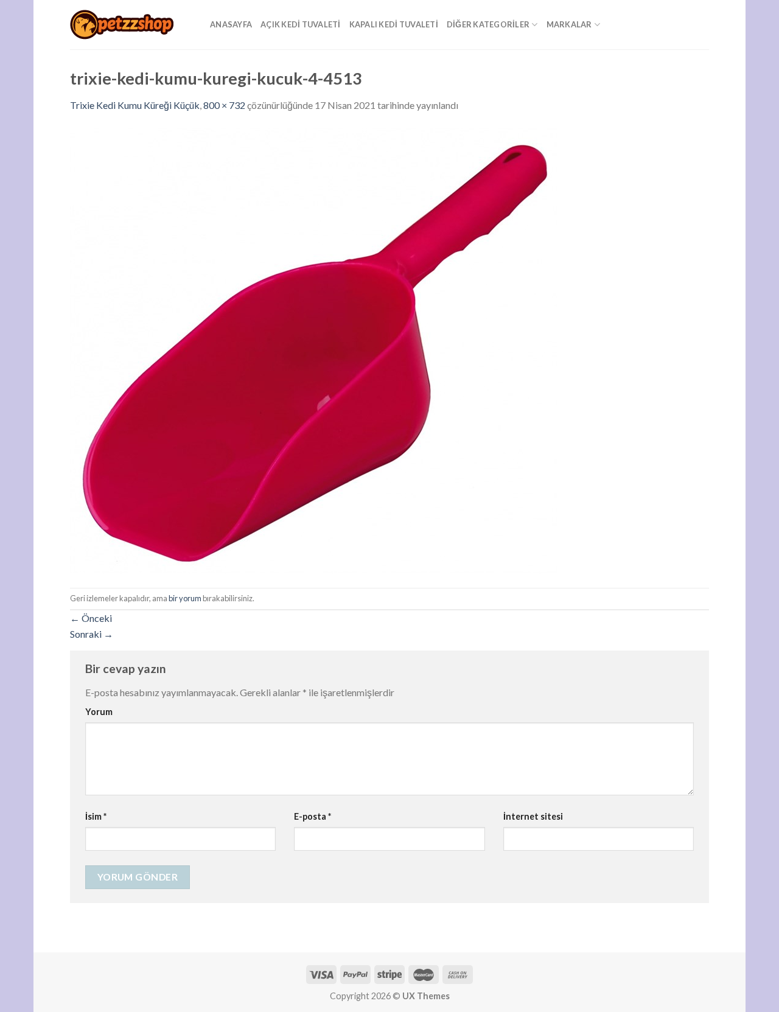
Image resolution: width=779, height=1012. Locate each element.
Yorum (99, 712)
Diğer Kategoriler (488, 24)
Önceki (91, 618)
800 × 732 (224, 105)
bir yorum (185, 598)
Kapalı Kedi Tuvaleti (393, 24)
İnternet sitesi (533, 816)
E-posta (312, 816)
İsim (96, 816)
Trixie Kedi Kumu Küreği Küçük (135, 105)
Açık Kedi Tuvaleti (300, 24)
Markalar (569, 24)
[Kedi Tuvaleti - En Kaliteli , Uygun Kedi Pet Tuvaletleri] (131, 25)
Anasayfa (231, 24)
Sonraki (91, 634)
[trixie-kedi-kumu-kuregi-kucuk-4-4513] (313, 349)
